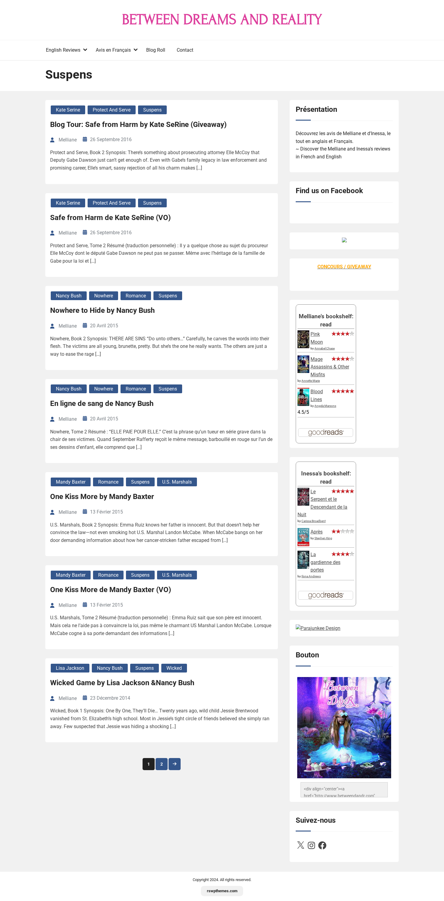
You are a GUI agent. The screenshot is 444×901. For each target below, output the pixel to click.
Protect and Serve (111, 110)
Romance (136, 296)
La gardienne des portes (325, 562)
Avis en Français (113, 50)
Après (316, 532)
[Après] (303, 546)
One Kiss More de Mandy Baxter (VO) (110, 589)
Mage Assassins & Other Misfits (329, 367)
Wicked (174, 668)
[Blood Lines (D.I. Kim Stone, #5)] (303, 404)
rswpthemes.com (222, 891)
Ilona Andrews (311, 576)
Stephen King (323, 538)
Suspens (152, 110)
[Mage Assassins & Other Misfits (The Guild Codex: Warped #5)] (303, 371)
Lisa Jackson (70, 668)
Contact (185, 50)
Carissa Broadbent (313, 521)
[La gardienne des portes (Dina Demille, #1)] (303, 567)
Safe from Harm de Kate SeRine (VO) (110, 217)
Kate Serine (68, 110)
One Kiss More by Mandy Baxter (102, 496)
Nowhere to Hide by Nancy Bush (102, 310)
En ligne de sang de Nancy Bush (101, 403)
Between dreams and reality (222, 19)
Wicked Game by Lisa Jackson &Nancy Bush (122, 683)
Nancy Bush (69, 296)
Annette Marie (310, 380)
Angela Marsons (325, 405)
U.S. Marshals (177, 482)
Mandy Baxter (70, 482)
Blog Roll (155, 50)
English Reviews (63, 50)
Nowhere (103, 296)
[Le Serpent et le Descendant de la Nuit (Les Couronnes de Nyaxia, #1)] (303, 504)
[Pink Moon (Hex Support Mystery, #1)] (303, 346)
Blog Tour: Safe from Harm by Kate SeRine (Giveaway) (138, 124)
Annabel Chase (324, 348)
